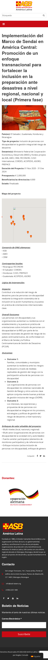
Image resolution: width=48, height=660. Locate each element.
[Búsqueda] (43, 15)
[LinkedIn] (17, 598)
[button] (24, 219)
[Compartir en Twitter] (40, 456)
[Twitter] (8, 598)
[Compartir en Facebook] (37, 456)
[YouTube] (13, 598)
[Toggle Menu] (3, 24)
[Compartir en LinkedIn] (44, 456)
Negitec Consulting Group (25, 655)
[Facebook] (4, 598)
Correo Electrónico (12, 618)
